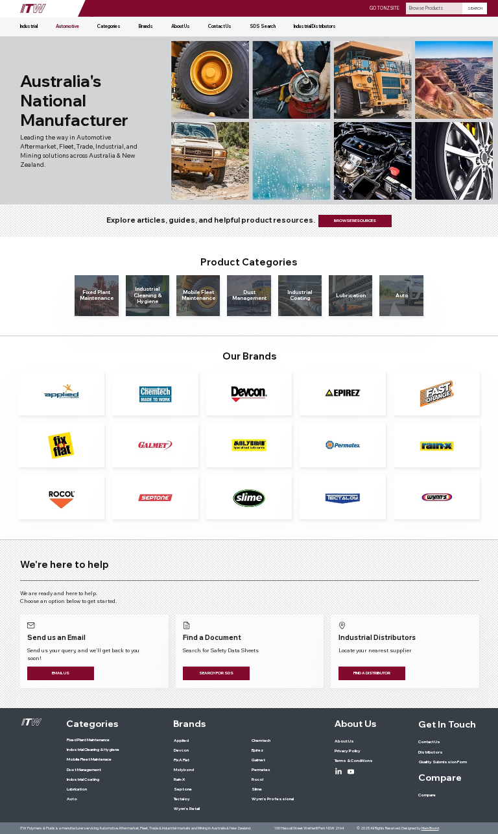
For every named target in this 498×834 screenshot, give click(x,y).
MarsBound (430, 828)
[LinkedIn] (338, 772)
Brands (189, 724)
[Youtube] (351, 772)
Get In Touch (447, 724)
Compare (440, 777)
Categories (92, 724)
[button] (109, 26)
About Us (355, 724)
